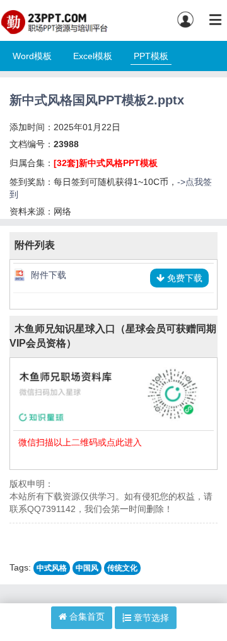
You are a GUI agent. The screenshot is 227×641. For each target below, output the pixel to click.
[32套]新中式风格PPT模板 (106, 163)
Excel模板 (92, 56)
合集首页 (86, 616)
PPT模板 (151, 56)
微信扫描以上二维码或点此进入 (80, 442)
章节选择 (150, 618)
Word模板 (32, 56)
